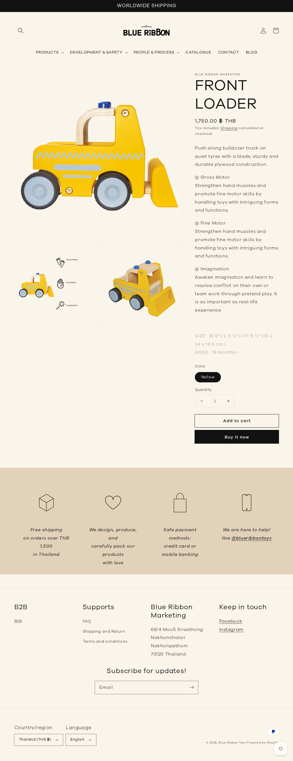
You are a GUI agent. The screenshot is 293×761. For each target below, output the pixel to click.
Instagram (231, 629)
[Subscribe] (191, 687)
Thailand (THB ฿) (35, 739)
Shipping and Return (104, 631)
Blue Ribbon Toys (232, 743)
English (77, 739)
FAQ (87, 621)
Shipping (229, 128)
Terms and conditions (105, 641)
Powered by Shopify (263, 743)
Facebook (230, 621)
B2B (18, 621)
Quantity (203, 389)
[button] (20, 30)
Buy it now (237, 437)
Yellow (208, 377)
